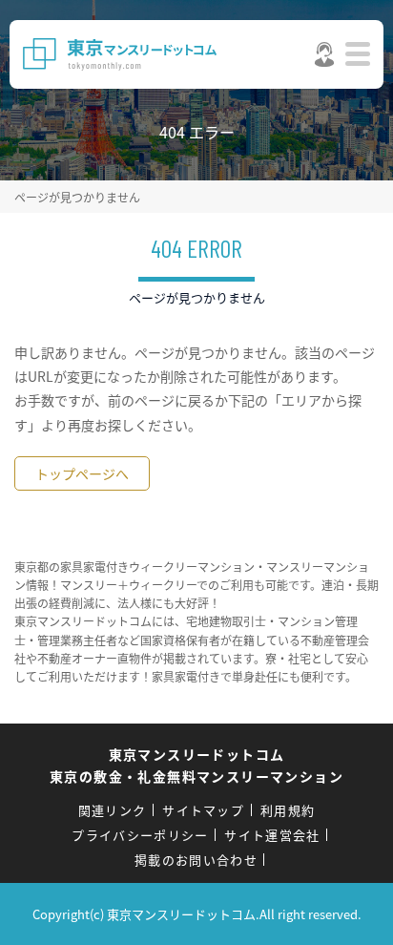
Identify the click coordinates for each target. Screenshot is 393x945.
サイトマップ (203, 810)
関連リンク (112, 810)
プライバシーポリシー (140, 835)
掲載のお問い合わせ (196, 859)
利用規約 (287, 810)
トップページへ (82, 473)
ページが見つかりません (77, 197)
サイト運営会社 (272, 835)
